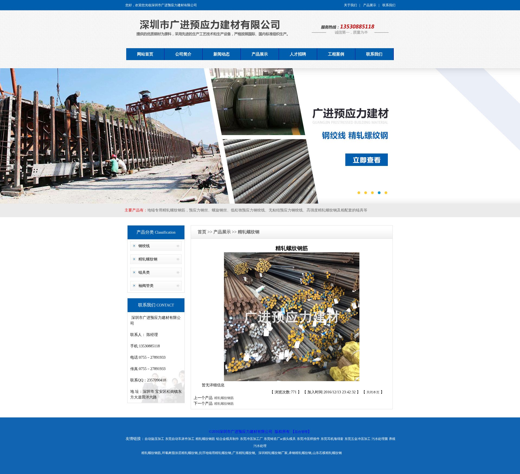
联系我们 (388, 5)
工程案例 (336, 54)
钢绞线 (144, 246)
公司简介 (183, 54)
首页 (202, 232)
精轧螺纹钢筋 (223, 398)
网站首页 (145, 54)
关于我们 (350, 5)
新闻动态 (221, 54)
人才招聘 (298, 54)
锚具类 (144, 272)
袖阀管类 (146, 286)
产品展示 (369, 5)
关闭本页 (372, 392)
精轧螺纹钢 (147, 259)
